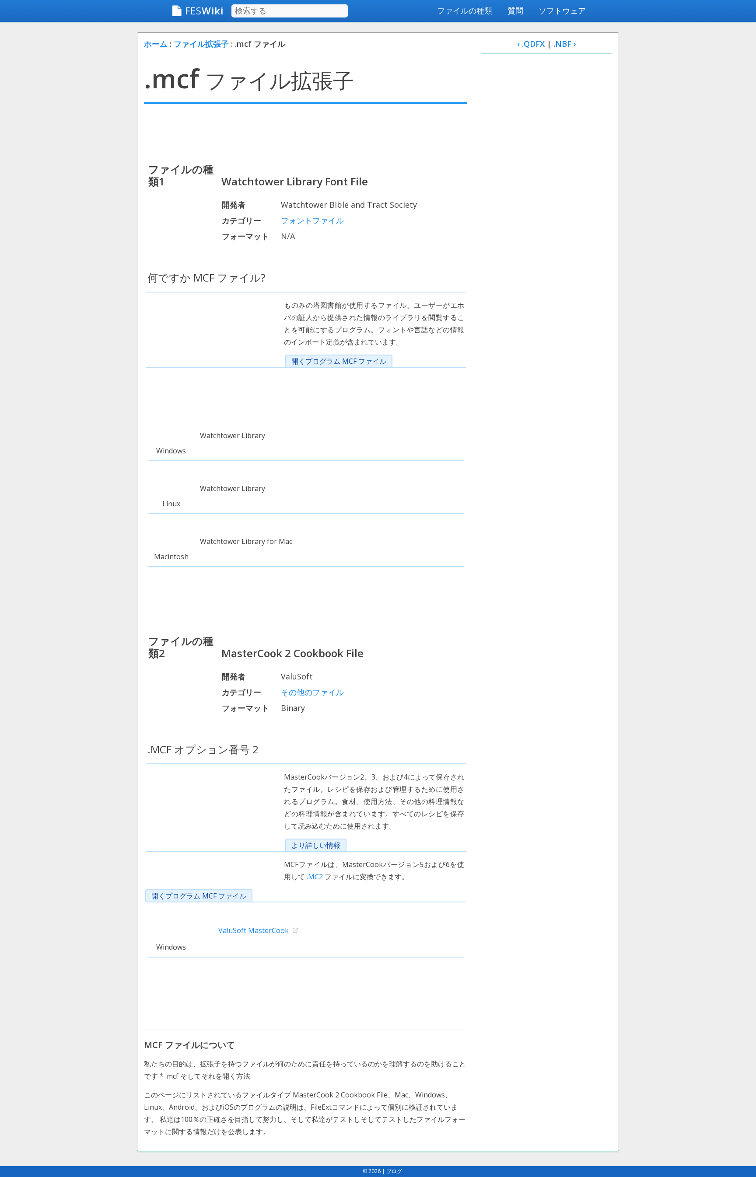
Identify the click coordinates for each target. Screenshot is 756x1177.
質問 (515, 10)
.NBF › (564, 43)
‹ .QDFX (531, 43)
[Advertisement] (305, 132)
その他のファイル (312, 692)
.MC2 (315, 876)
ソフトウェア (562, 10)
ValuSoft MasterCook (253, 930)
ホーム (156, 43)
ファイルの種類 (464, 10)
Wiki (204, 10)
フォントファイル (312, 220)
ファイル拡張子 (201, 43)
